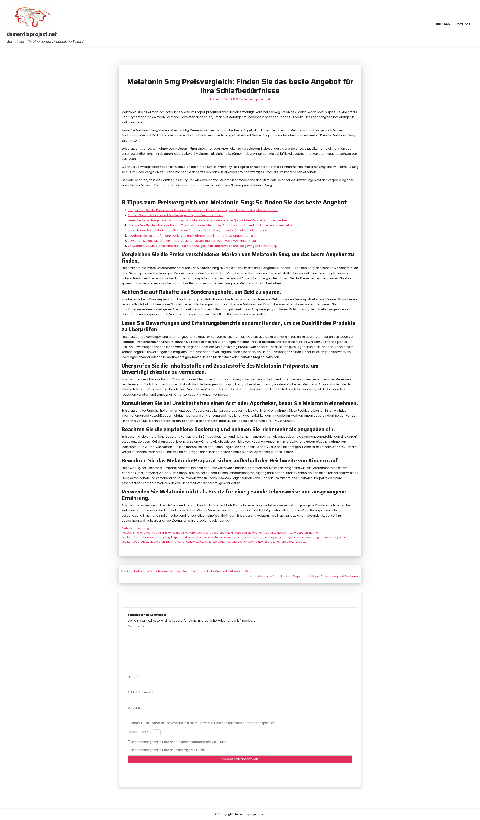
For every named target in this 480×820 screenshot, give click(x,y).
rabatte (171, 542)
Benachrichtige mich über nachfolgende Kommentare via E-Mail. (178, 742)
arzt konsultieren (173, 533)
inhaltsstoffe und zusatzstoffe (141, 537)
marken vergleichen (194, 537)
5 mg (138, 528)
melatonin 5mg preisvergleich (242, 537)
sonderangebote (284, 542)
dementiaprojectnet (256, 99)
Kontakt (463, 24)
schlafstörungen (215, 542)
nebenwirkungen (311, 537)
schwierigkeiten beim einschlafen (249, 542)
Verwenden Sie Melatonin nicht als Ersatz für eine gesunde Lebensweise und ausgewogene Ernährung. (202, 246)
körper (175, 537)
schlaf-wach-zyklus (190, 542)
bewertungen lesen (197, 533)
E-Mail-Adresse (140, 692)
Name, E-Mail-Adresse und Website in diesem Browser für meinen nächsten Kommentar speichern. (204, 723)
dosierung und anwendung (229, 533)
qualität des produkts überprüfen (143, 542)
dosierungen (256, 533)
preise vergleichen (336, 537)
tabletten (302, 542)
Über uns (443, 24)
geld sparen (300, 533)
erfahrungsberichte (278, 533)
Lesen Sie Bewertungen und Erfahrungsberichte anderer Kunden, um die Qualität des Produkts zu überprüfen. (207, 220)
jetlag (166, 537)
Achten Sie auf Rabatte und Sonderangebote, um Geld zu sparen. (175, 215)
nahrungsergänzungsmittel (281, 537)
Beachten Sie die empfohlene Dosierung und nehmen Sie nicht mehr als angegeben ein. (192, 236)
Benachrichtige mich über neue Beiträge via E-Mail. (168, 750)
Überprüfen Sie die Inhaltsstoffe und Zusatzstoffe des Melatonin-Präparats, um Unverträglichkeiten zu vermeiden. (211, 225)
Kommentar (138, 625)
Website (134, 708)
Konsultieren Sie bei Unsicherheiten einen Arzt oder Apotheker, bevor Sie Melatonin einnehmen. (198, 230)
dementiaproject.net (32, 34)
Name (133, 677)
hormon (314, 533)
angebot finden (150, 533)
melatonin (215, 537)
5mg (146, 528)
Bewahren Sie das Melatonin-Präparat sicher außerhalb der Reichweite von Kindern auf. (192, 241)
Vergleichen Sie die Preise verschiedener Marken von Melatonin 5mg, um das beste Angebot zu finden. (203, 210)
